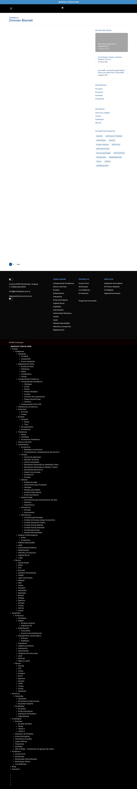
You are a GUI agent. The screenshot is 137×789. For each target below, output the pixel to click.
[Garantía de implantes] (22, 47)
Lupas (55, 320)
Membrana (25, 369)
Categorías (19, 351)
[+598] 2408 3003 (18, 287)
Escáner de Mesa (25, 724)
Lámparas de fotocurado (28, 653)
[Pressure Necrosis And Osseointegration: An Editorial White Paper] (22, 166)
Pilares (27, 389)
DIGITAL (112, 140)
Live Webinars (84, 290)
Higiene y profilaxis (26, 646)
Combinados (26, 374)
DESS (20, 565)
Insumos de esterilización (31, 633)
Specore (21, 600)
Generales (19, 696)
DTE (19, 568)
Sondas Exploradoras (32, 492)
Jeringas (27, 487)
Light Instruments (25, 578)
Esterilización (58, 293)
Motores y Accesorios (62, 327)
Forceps (27, 477)
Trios (26, 424)
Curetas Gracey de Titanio (34, 522)
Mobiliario (25, 641)
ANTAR (21, 666)
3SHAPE (99, 136)
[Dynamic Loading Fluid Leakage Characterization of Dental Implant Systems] (22, 95)
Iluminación (23, 648)
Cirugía (24, 455)
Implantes (57, 307)
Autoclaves (25, 631)
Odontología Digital (103, 153)
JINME (21, 575)
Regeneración (58, 330)
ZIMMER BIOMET (102, 166)
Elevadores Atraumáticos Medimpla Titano (41, 465)
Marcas (98, 123)
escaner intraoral (102, 145)
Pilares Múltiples (31, 392)
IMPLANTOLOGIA (102, 149)
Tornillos (27, 402)
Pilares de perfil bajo (32, 399)
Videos (98, 116)
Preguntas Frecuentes (87, 301)
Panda (26, 422)
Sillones (24, 638)
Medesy (21, 580)
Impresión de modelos (113, 283)
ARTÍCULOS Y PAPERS (114, 136)
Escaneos (99, 92)
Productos (19, 616)
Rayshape (22, 593)
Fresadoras (99, 99)
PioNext (21, 673)
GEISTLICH (116, 145)
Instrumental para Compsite (35, 485)
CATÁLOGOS (101, 140)
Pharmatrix (22, 590)
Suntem (21, 603)
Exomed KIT (29, 475)
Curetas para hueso (32, 530)
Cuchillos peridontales (33, 517)
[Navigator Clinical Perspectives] (22, 143)
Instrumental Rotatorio (62, 313)
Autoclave (22, 409)
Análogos (28, 384)
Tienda (15, 349)
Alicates (27, 510)
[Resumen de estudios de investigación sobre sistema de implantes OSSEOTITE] (22, 71)
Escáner (56, 290)
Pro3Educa (16, 751)
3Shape (21, 598)
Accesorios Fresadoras (30, 439)
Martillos (27, 502)
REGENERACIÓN (115, 157)
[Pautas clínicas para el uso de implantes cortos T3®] (22, 234)
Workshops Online (22, 762)
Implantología (46, 68)
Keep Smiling (23, 716)
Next (18, 264)
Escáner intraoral (28, 623)
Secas (23, 434)
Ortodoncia (25, 507)
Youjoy (24, 414)
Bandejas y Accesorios (33, 449)
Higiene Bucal (58, 303)
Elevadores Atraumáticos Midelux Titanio (41, 467)
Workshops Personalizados (26, 759)
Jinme (20, 671)
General (24, 480)
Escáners (18, 721)
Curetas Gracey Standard (34, 528)
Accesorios (25, 429)
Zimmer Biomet (54, 44)
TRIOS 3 (21, 729)
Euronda (24, 412)
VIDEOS (107, 161)
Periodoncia (26, 515)
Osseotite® (25, 359)
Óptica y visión (24, 661)
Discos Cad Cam (60, 287)
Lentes (56, 317)
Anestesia (22, 618)
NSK (20, 583)
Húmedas (25, 437)
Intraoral (24, 419)
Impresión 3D (26, 626)
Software (99, 95)
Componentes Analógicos (31, 382)
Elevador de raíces (31, 460)
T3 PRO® (24, 356)
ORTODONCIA (119, 153)
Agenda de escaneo (112, 293)
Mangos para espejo (32, 490)
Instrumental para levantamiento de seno (40, 500)
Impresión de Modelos (27, 714)
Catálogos (99, 119)
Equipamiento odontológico (29, 636)
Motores (21, 658)
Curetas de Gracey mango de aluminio (39, 520)
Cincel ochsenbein (31, 462)
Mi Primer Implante (111, 287)
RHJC (20, 676)
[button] (11, 9)
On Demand (83, 293)
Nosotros (16, 769)
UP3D (20, 684)
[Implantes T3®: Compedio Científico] (22, 212)
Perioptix (21, 588)
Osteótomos (29, 505)
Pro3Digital (19, 706)
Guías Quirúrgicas (60, 300)
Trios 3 (98, 161)
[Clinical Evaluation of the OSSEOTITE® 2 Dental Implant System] (22, 189)
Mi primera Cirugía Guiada (28, 701)
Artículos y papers (102, 113)
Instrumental (58, 310)
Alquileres (22, 699)
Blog (14, 767)
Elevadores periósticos (33, 470)
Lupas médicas (21, 741)
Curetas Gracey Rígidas (33, 525)
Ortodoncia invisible (23, 739)
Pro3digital (108, 290)
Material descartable (61, 323)
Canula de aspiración (32, 457)
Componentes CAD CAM (31, 404)
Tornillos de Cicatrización (34, 397)
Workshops (83, 287)
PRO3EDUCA (101, 157)
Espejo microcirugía (32, 472)
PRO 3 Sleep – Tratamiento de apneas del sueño (34, 749)
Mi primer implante (25, 704)
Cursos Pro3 (84, 283)
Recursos (44, 44)
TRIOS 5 (21, 731)
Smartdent (16, 613)
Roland (21, 595)
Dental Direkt (23, 563)
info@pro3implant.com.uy (19, 291)
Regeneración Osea (26, 364)
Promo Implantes (28, 361)
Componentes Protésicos (63, 283)
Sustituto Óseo (27, 366)
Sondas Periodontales (33, 533)
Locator (27, 394)
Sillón (23, 538)
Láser (20, 545)
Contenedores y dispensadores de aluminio (41, 452)
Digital (21, 621)
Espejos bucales (30, 482)
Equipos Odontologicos (28, 535)
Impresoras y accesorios (28, 407)
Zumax (20, 611)
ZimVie (67, 68)
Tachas (24, 377)
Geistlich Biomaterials (27, 573)
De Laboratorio (27, 427)
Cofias (26, 387)
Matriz (23, 371)
